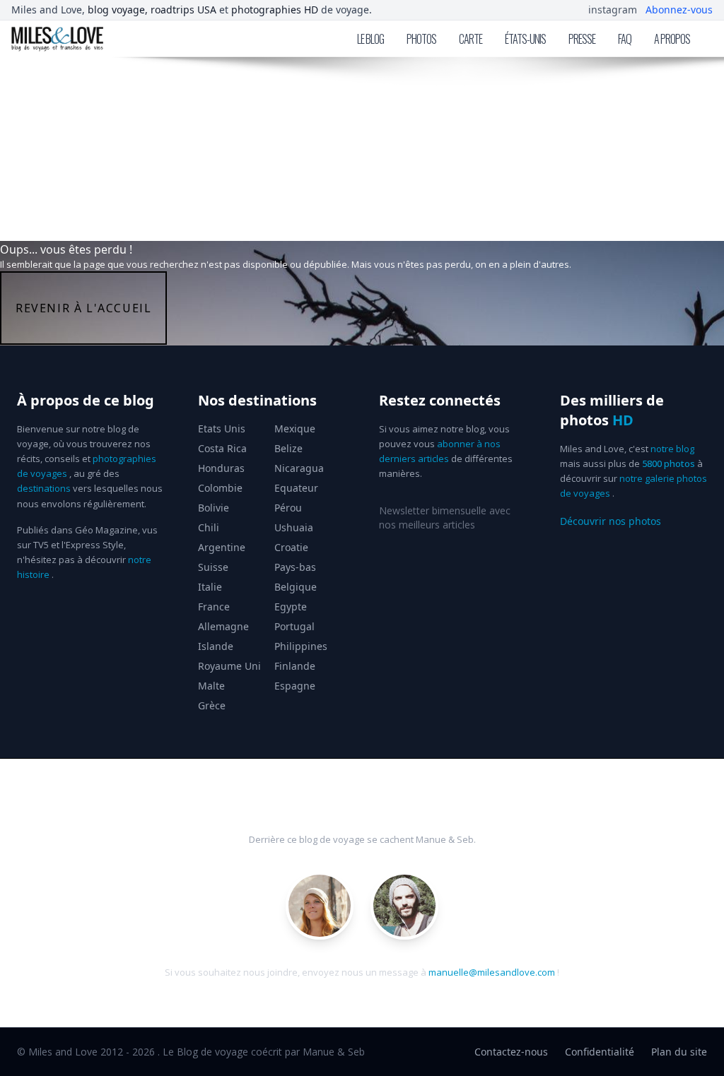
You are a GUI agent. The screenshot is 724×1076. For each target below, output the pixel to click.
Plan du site (679, 1051)
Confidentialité (599, 1051)
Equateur (296, 488)
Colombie (220, 488)
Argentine (221, 547)
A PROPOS (672, 38)
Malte (211, 685)
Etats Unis (221, 428)
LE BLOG (370, 38)
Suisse (213, 567)
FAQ (624, 38)
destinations (44, 488)
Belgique (295, 586)
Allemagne (223, 626)
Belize (288, 448)
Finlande (294, 666)
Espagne (294, 685)
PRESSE (581, 38)
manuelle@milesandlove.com (491, 972)
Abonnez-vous (679, 9)
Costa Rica (222, 448)
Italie (210, 586)
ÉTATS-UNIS (525, 38)
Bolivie (213, 507)
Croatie (291, 547)
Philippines (300, 646)
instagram (612, 9)
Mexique (294, 428)
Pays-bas (295, 567)
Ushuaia (293, 527)
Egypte (290, 606)
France (214, 606)
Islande (215, 646)
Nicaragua (299, 468)
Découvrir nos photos (610, 521)
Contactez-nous (511, 1051)
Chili (208, 527)
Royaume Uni (229, 666)
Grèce (212, 705)
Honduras (221, 468)
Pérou (288, 507)
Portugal (294, 626)
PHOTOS (421, 38)
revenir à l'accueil (83, 308)
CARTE (470, 38)
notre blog (672, 448)
